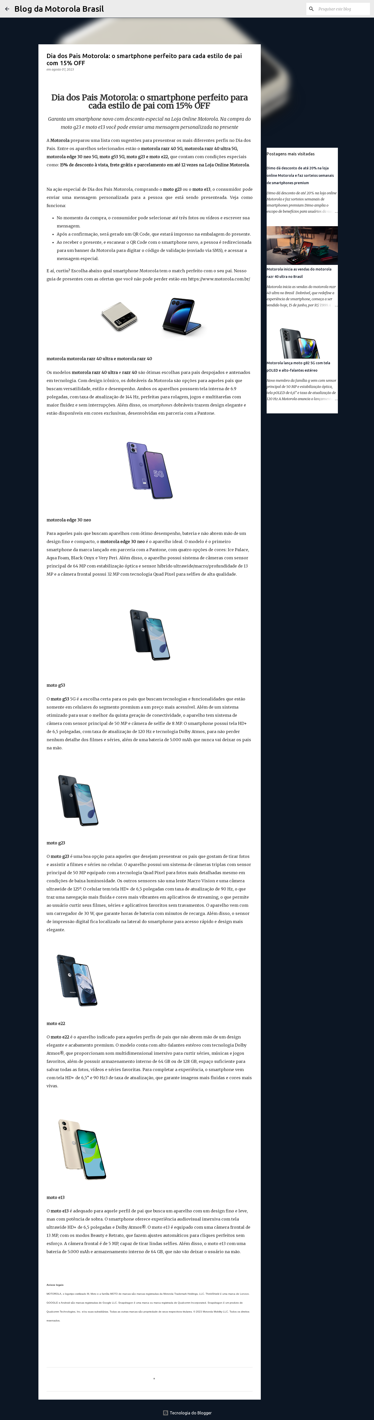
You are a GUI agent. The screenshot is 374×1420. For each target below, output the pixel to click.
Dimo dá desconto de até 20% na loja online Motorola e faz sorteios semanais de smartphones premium (300, 175)
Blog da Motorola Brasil (59, 8)
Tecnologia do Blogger (190, 1413)
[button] (50, 79)
